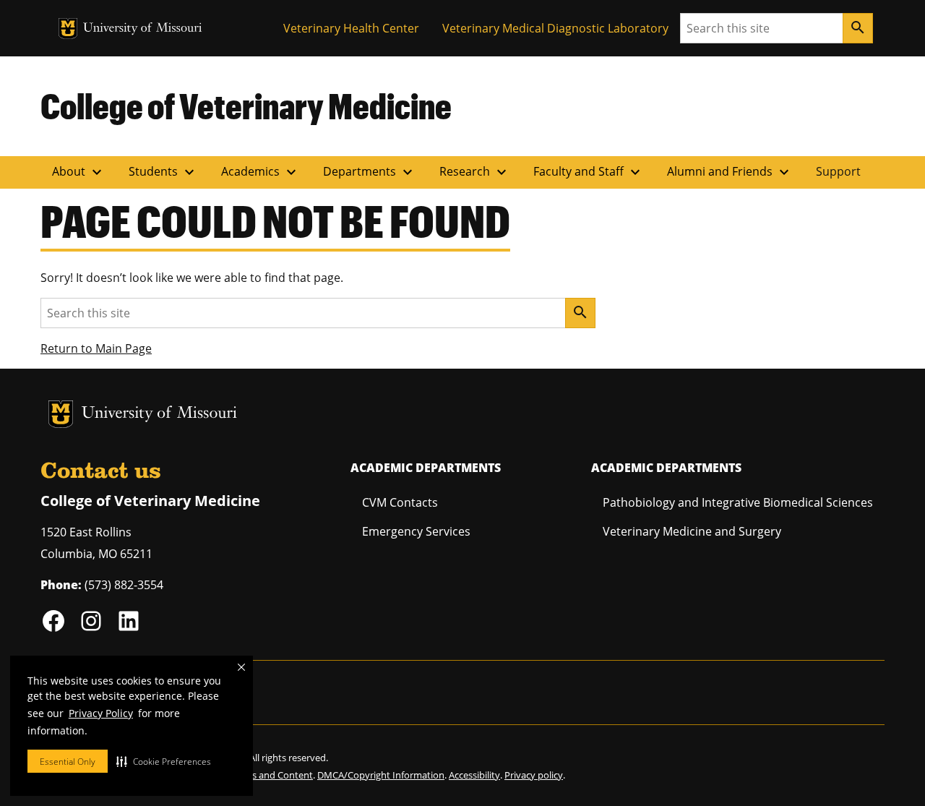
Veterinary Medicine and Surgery (692, 531)
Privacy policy (533, 774)
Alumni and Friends (730, 172)
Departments (369, 172)
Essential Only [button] (67, 761)
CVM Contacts (400, 502)
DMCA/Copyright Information (380, 774)
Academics (260, 172)
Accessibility (474, 774)
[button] (163, 761)
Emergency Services (416, 531)
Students (163, 172)
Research (474, 172)
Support (838, 171)
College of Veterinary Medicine (246, 106)
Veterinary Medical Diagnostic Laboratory (555, 28)
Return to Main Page (96, 348)
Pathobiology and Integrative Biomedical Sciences (738, 502)
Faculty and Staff (588, 172)
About (79, 172)
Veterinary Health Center (351, 28)
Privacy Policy (101, 713)
